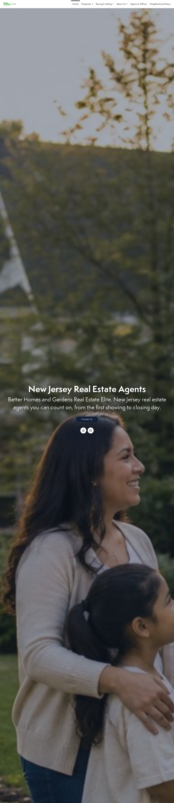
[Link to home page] (11, 4)
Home (75, 4)
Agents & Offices (138, 4)
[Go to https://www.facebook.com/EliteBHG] (83, 430)
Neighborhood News (160, 4)
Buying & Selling (105, 5)
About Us (122, 5)
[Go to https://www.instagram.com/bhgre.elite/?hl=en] (91, 430)
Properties (87, 5)
